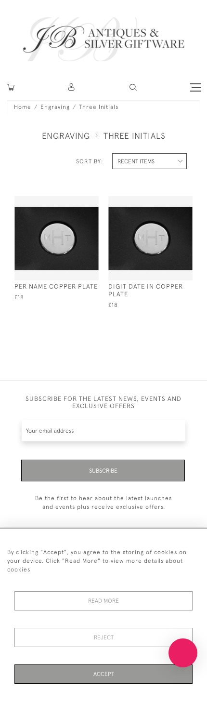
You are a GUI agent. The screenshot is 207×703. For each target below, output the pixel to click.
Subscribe (103, 470)
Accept (103, 674)
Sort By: (90, 161)
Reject (104, 637)
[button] (72, 87)
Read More (103, 600)
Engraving (55, 107)
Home (22, 107)
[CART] (11, 87)
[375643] (167, 202)
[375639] (73, 202)
